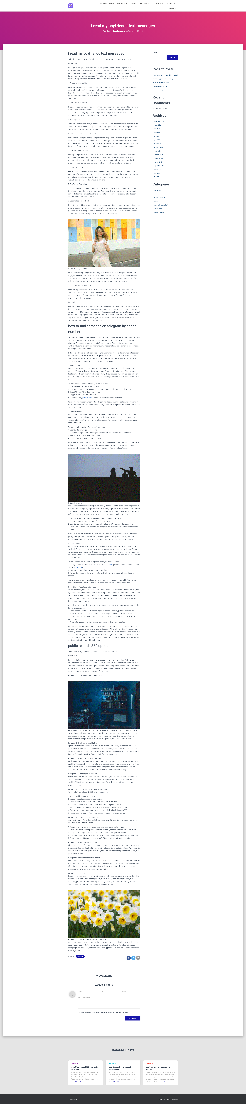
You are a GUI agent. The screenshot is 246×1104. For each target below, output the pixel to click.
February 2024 (158, 147)
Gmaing (111, 3)
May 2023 (157, 177)
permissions (87, 398)
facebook (109, 565)
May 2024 (157, 136)
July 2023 (157, 173)
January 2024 (158, 151)
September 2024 (159, 121)
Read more (78, 1081)
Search (155, 53)
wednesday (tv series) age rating (163, 79)
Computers (103, 3)
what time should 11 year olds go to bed (165, 75)
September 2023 (159, 166)
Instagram (78, 567)
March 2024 (157, 143)
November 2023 (159, 158)
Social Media (159, 3)
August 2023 (157, 169)
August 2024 (157, 125)
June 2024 (157, 132)
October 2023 (158, 162)
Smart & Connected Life (146, 3)
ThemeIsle (175, 1099)
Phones (133, 3)
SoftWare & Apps (171, 3)
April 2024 (157, 140)
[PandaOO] (70, 5)
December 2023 (158, 154)
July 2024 (157, 129)
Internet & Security (122, 3)
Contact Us (172, 8)
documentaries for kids (160, 86)
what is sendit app (158, 90)
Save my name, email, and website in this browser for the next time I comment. (104, 1012)
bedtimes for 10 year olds (161, 82)
